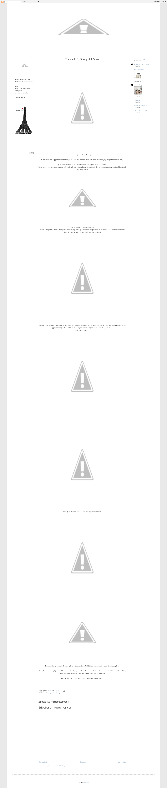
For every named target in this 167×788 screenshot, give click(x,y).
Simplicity (137, 100)
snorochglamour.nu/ (140, 105)
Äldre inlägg (122, 762)
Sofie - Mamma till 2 (141, 111)
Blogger (86, 782)
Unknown (50, 690)
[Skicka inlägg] (63, 690)
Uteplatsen (63, 693)
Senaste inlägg (43, 762)
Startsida (83, 762)
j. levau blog (138, 85)
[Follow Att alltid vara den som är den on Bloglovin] (23, 133)
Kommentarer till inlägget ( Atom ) (61, 766)
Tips (57, 693)
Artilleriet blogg (139, 59)
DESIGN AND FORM (141, 64)
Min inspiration (51, 693)
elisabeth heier (138, 70)
